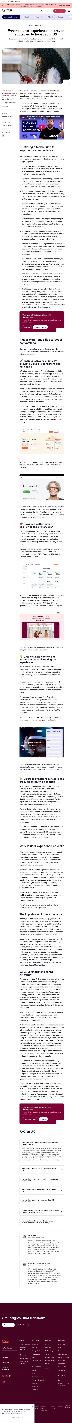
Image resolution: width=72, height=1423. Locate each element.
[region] (17, 1413)
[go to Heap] (12, 1)
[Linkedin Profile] (3, 1376)
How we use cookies (16, 1413)
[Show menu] (69, 10)
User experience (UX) (11, 17)
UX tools (50, 17)
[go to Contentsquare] (5, 1)
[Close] (32, 1407)
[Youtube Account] (6, 1376)
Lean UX (61, 17)
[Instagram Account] (10, 1376)
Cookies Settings (67, 1406)
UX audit (26, 17)
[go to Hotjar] (17, 1)
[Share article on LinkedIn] (3, 135)
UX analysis (38, 17)
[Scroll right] (70, 17)
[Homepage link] (5, 1341)
